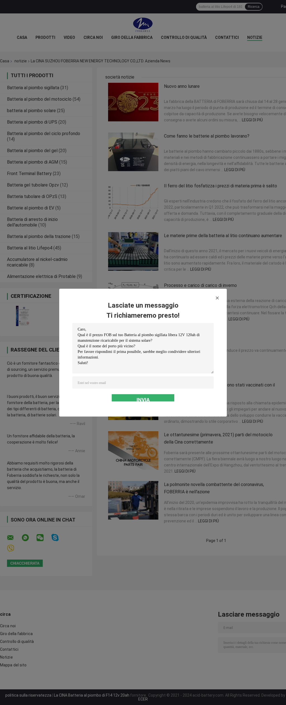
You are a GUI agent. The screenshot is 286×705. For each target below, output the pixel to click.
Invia (143, 399)
